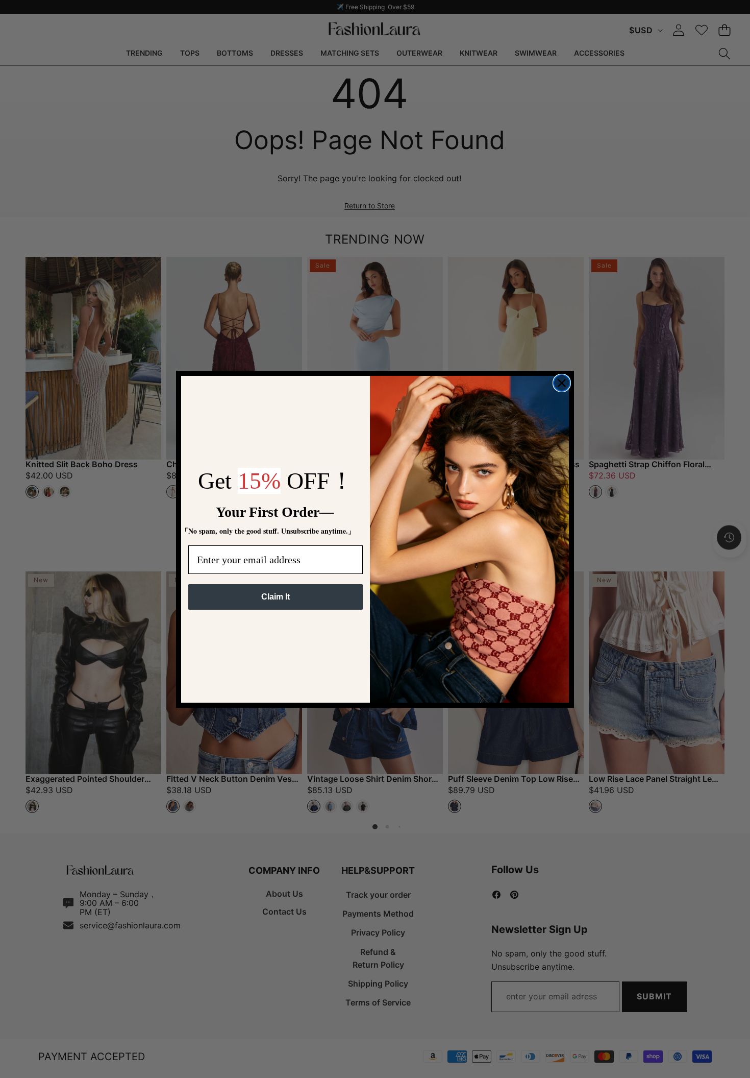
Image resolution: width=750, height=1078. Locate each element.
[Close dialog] (562, 383)
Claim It (275, 596)
